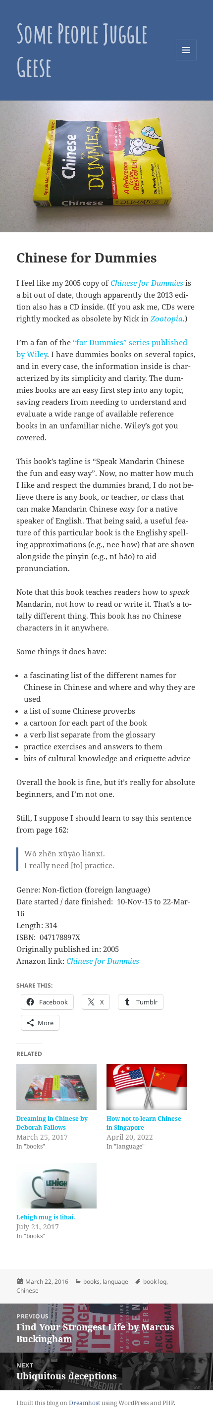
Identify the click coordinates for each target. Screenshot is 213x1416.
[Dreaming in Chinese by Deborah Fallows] (56, 1087)
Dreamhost (84, 1403)
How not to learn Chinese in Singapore (143, 1123)
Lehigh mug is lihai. (45, 1217)
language (115, 1281)
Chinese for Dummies (102, 961)
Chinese (27, 1290)
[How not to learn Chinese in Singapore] (146, 1087)
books (91, 1281)
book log (154, 1281)
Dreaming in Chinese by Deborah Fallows (52, 1123)
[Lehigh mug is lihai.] (56, 1186)
